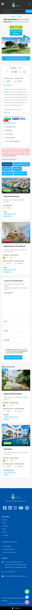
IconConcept (21, 603)
